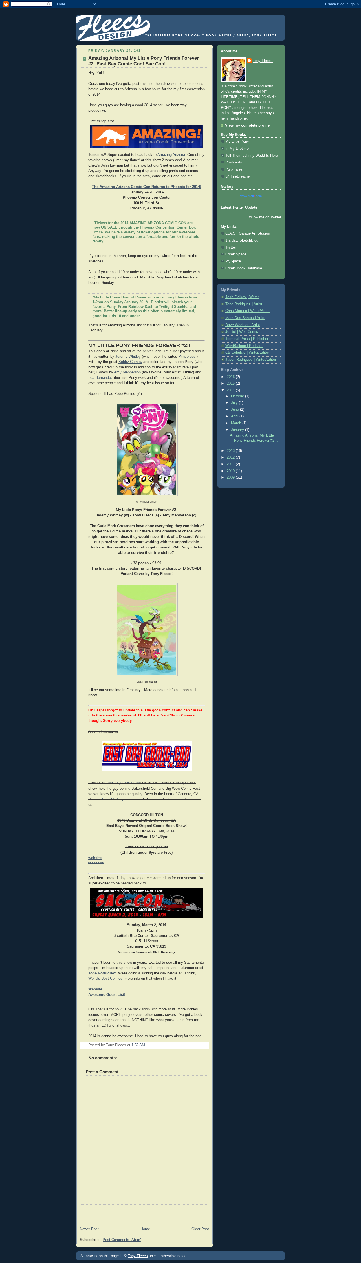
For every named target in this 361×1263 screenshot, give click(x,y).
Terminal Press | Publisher (246, 339)
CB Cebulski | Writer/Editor (247, 353)
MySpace (233, 261)
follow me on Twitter (265, 217)
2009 (231, 477)
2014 (231, 390)
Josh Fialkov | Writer (242, 297)
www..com (251, 196)
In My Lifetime (237, 149)
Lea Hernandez (100, 378)
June (235, 410)
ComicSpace (235, 254)
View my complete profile (247, 125)
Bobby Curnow (130, 362)
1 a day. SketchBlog (241, 240)
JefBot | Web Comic (241, 332)
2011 (231, 464)
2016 (231, 377)
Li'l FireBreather (238, 176)
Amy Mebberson (127, 372)
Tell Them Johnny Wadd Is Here (251, 156)
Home (145, 1229)
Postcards (233, 162)
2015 (231, 384)
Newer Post (89, 1229)
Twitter (230, 247)
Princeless (186, 357)
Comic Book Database (243, 268)
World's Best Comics (105, 979)
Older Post (200, 1229)
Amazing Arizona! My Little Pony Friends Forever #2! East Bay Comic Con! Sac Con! (143, 61)
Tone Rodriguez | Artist (243, 304)
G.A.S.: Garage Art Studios (247, 233)
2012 (231, 457)
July (235, 403)
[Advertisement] (142, 1213)
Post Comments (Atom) (122, 1240)
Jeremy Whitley (128, 357)
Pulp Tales (234, 169)
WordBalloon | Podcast (244, 346)
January (238, 430)
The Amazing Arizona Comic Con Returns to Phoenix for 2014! (146, 187)
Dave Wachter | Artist (242, 325)
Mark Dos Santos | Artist (245, 318)
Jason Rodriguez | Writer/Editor (250, 360)
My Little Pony (237, 141)
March (236, 423)
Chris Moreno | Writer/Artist (247, 311)
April (235, 416)
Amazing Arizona (171, 155)
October (238, 396)
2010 (231, 471)
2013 (231, 451)
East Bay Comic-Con (122, 783)
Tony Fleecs (263, 61)
